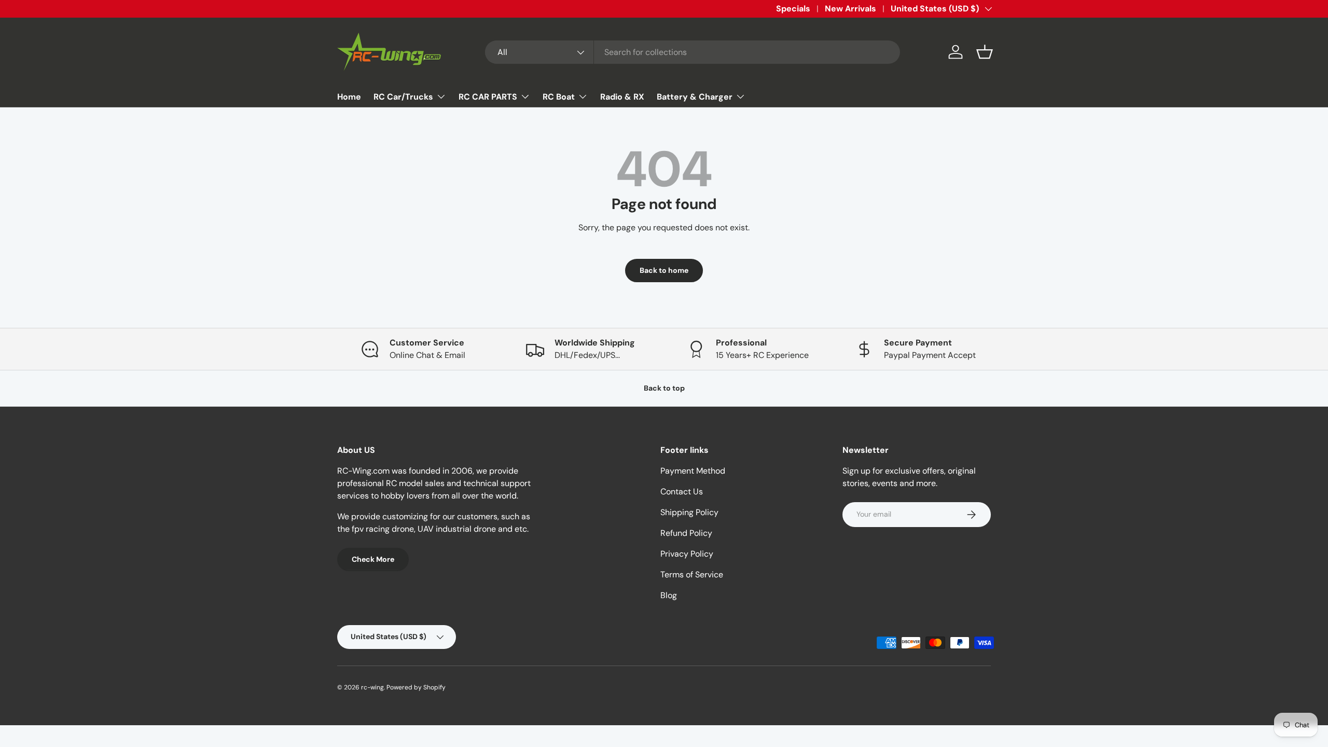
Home (349, 96)
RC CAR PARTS (488, 96)
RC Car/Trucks (403, 96)
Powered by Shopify (416, 687)
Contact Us (681, 491)
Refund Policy (686, 533)
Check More (373, 559)
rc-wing (372, 687)
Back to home (664, 270)
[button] (984, 51)
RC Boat (559, 96)
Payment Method (692, 470)
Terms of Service (691, 574)
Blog (668, 595)
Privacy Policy (686, 553)
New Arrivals (850, 8)
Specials (793, 8)
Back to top (664, 388)
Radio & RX (622, 96)
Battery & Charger (694, 96)
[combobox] (692, 52)
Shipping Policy (689, 512)
